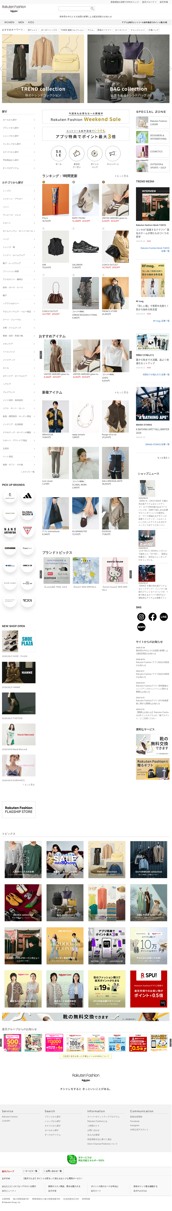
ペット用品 (8, 465)
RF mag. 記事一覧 (161, 329)
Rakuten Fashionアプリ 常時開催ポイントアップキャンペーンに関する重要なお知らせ (152, 697)
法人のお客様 (93, 1143)
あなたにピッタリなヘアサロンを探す (19, 1194)
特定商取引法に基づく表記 (99, 1147)
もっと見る (30, 793)
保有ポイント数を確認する (145, 1194)
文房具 (6, 457)
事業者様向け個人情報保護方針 (46, 1207)
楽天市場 (164, 10)
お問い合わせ (93, 1138)
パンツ (6, 215)
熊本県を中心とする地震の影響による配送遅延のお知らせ (86, 25)
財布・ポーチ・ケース (13, 295)
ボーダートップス (49, 38)
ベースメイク (9, 360)
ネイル (6, 376)
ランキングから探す (12, 152)
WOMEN (9, 30)
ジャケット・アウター (13, 207)
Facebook (135, 1129)
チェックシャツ (138, 38)
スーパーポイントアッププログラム (103, 1125)
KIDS (31, 30)
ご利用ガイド (93, 1134)
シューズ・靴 (9, 255)
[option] (43, 77)
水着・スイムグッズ (12, 336)
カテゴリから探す (11, 160)
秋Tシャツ (32, 38)
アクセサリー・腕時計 (13, 287)
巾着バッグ (154, 38)
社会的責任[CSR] (71, 1207)
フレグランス (9, 400)
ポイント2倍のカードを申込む (104, 1194)
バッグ (6, 247)
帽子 (5, 304)
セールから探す (10, 128)
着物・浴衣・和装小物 (13, 344)
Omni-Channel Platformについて (102, 1152)
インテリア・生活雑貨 (13, 432)
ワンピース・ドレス (12, 223)
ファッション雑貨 (11, 279)
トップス (7, 199)
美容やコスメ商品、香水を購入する (64, 1194)
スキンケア (8, 352)
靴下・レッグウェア (12, 271)
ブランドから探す (11, 136)
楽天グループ (148, 10)
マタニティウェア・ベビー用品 (17, 320)
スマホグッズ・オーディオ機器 (17, 440)
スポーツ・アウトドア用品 (15, 449)
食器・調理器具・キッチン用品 (17, 424)
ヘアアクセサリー (11, 312)
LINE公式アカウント (139, 1138)
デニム (91, 38)
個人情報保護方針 (21, 1207)
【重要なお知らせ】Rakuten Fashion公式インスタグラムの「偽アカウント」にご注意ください (152, 723)
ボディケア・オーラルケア (15, 384)
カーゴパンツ (121, 38)
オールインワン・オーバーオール (18, 239)
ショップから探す (11, 144)
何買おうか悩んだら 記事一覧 (156, 382)
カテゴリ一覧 (29, 480)
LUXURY (6, 1129)
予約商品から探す (11, 168)
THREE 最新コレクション (72, 38)
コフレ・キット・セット (14, 416)
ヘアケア (7, 392)
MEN (21, 30)
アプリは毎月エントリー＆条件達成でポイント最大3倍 (144, 31)
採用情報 (86, 1207)
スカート (7, 231)
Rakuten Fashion (28, 17)
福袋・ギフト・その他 (13, 473)
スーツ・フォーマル (12, 328)
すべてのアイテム (11, 176)
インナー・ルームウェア (14, 263)
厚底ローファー (104, 38)
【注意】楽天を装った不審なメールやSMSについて (85, 1064)
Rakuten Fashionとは (97, 1129)
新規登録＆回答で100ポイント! (125, 10)
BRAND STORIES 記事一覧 (157, 452)
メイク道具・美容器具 (13, 408)
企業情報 (6, 1207)
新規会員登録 (136, 1125)
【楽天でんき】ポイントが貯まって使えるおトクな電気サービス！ (53, 1186)
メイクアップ (9, 368)
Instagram (134, 1133)
